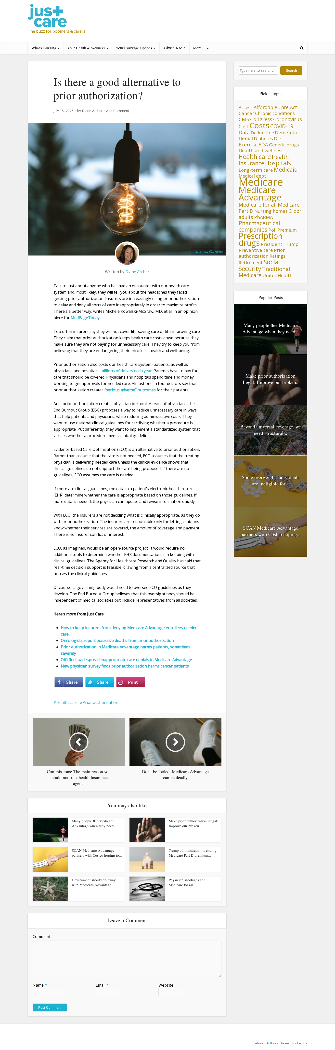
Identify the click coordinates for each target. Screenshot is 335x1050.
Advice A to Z (174, 47)
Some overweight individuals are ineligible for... (270, 480)
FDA (263, 144)
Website (165, 985)
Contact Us (299, 1043)
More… (199, 47)
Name (40, 985)
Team (285, 1043)
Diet (278, 138)
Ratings (277, 256)
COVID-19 (281, 126)
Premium (287, 230)
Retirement (251, 263)
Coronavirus (287, 119)
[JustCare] (47, 15)
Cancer (246, 113)
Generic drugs (284, 145)
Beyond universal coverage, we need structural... (270, 429)
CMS (244, 119)
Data (244, 132)
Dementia (286, 132)
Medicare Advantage (260, 193)
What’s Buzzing (43, 47)
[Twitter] (99, 682)
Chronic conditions (275, 113)
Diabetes (263, 139)
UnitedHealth (277, 275)
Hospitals (278, 163)
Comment (42, 936)
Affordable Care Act (275, 107)
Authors (272, 1043)
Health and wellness (261, 150)
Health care (66, 702)
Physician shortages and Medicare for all (187, 882)
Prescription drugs (261, 239)
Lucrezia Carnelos (208, 251)
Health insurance (264, 160)
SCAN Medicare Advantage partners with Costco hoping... (271, 531)
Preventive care (256, 250)
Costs (259, 125)
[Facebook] (68, 682)
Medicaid (286, 169)
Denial (246, 138)
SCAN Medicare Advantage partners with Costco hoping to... (97, 853)
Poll (272, 230)
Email (102, 985)
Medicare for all (258, 204)
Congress (261, 119)
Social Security (259, 265)
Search (291, 70)
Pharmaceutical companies (259, 226)
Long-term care (256, 170)
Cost (243, 126)
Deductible (262, 132)
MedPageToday (85, 317)
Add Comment (117, 111)
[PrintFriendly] (130, 682)
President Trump (279, 244)
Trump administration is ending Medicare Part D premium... (193, 853)
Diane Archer (92, 111)
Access (246, 107)
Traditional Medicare (264, 272)
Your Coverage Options (134, 47)
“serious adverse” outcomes (130, 390)
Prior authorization (100, 702)
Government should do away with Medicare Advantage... (94, 882)
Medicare (261, 182)
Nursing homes (271, 211)
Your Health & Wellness (86, 47)
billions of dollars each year (127, 370)
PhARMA (263, 217)
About (259, 1043)
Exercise (248, 144)
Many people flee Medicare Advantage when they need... (94, 823)
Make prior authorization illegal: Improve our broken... (193, 823)
